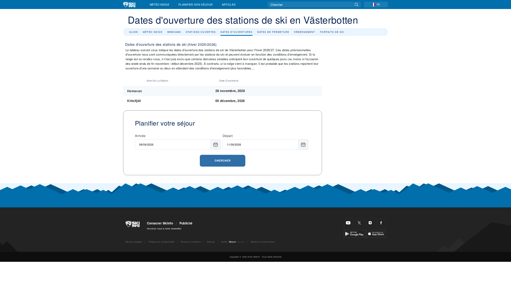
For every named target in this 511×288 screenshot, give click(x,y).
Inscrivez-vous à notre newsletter (164, 228)
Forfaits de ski (332, 31)
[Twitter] (359, 223)
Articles (229, 4)
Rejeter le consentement (263, 241)
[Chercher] (356, 4)
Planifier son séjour (195, 4)
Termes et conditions (190, 241)
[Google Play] (354, 233)
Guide (133, 31)
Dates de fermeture (273, 31)
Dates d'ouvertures (237, 31)
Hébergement (304, 31)
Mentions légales (134, 241)
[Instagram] (370, 223)
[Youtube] (348, 223)
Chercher (223, 160)
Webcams (174, 31)
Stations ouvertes (201, 31)
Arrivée (140, 135)
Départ (228, 135)
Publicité (186, 223)
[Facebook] (381, 223)
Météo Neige (159, 4)
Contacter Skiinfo (160, 223)
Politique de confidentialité (161, 241)
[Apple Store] (375, 233)
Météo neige (152, 31)
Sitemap (211, 241)
